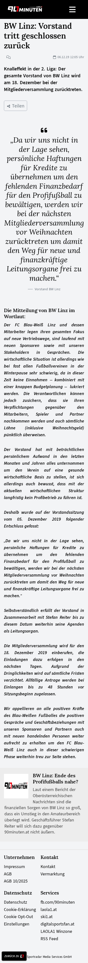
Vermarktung (53, 873)
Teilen (17, 105)
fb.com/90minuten (58, 902)
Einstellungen (16, 924)
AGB (8, 873)
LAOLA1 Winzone (56, 931)
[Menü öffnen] (72, 9)
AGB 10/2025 (16, 881)
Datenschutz (15, 902)
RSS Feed (49, 938)
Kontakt (48, 866)
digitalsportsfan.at (57, 924)
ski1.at (47, 916)
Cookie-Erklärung (20, 909)
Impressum (14, 866)
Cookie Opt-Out (18, 916)
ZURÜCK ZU (11, 956)
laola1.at (49, 909)
